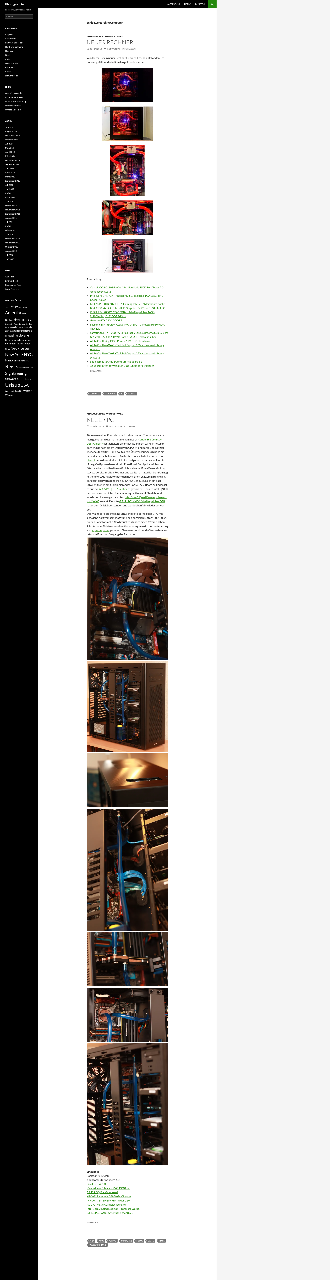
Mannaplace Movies (14, 97)
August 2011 (11, 218)
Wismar (9, 394)
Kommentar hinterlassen (121, 49)
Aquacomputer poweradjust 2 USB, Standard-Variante (122, 365)
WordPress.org (12, 289)
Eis (15, 327)
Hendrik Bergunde (13, 93)
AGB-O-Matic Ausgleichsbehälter (107, 1204)
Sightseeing (16, 373)
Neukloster (20, 348)
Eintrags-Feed (11, 281)
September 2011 (12, 214)
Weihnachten (17, 391)
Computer (95, 394)
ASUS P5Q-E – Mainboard (114, 488)
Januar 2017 (10, 127)
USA (24, 385)
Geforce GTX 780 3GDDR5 (106, 320)
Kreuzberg (10, 339)
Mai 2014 (9, 148)
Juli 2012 (9, 185)
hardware (110, 394)
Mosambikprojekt (13, 105)
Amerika (13, 312)
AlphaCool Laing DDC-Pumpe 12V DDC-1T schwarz (121, 341)
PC (121, 394)
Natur (7, 349)
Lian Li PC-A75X (96, 1184)
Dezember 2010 (12, 238)
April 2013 (10, 172)
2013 (20, 307)
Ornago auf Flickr (13, 109)
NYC (28, 354)
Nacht (28, 343)
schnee (26, 367)
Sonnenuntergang (24, 379)
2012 (14, 307)
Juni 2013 (9, 168)
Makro (8, 59)
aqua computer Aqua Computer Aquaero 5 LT (117, 361)
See (31, 367)
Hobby (187, 4)
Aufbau (112, 1241)
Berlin (19, 319)
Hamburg (9, 336)
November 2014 (12, 135)
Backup (9, 319)
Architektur (10, 38)
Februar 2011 (11, 230)
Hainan (28, 330)
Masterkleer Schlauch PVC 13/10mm (108, 1188)
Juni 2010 (9, 259)
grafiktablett (10, 331)
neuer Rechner (110, 42)
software (10, 379)
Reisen (8, 71)
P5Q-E (161, 1241)
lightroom (22, 339)
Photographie (14, 4)
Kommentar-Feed (13, 285)
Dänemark (9, 327)
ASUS (101, 1241)
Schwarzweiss (11, 75)
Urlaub (12, 385)
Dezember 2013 (12, 160)
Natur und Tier (11, 63)
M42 (29, 340)
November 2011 (12, 209)
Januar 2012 (10, 201)
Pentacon (25, 361)
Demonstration (25, 324)
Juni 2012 (9, 189)
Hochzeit (9, 51)
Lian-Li (91, 460)
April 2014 (10, 152)
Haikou (20, 330)
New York (14, 354)
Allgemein (92, 36)
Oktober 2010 (11, 246)
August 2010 (11, 251)
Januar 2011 (10, 234)
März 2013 (10, 176)
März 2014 (10, 156)
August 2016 (11, 131)
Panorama (9, 67)
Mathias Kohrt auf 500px (16, 101)
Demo (16, 324)
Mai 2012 (9, 193)
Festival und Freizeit (14, 42)
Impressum (200, 4)
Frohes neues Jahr (24, 327)
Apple (23, 313)
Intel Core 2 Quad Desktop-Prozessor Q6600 (113, 1208)
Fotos (139, 1241)
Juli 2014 (9, 143)
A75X (92, 1241)
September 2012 (12, 181)
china (28, 319)
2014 (25, 307)
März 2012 (10, 197)
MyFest (20, 343)
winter (27, 391)
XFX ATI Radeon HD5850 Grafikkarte (109, 1196)
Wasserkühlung (98, 1245)
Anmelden (9, 276)
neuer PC (100, 419)
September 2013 (12, 164)
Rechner (132, 394)
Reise (11, 366)
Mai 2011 (9, 226)
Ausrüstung (173, 4)
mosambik (10, 343)
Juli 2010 (9, 255)
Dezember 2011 (12, 205)
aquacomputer (100, 530)
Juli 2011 (9, 222)
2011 (8, 307)
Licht (7, 55)
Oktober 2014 (11, 139)
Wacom (8, 391)
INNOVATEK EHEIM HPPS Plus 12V (108, 1200)
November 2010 (12, 242)
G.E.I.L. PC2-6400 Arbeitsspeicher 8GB (142, 501)
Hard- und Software (111, 36)
